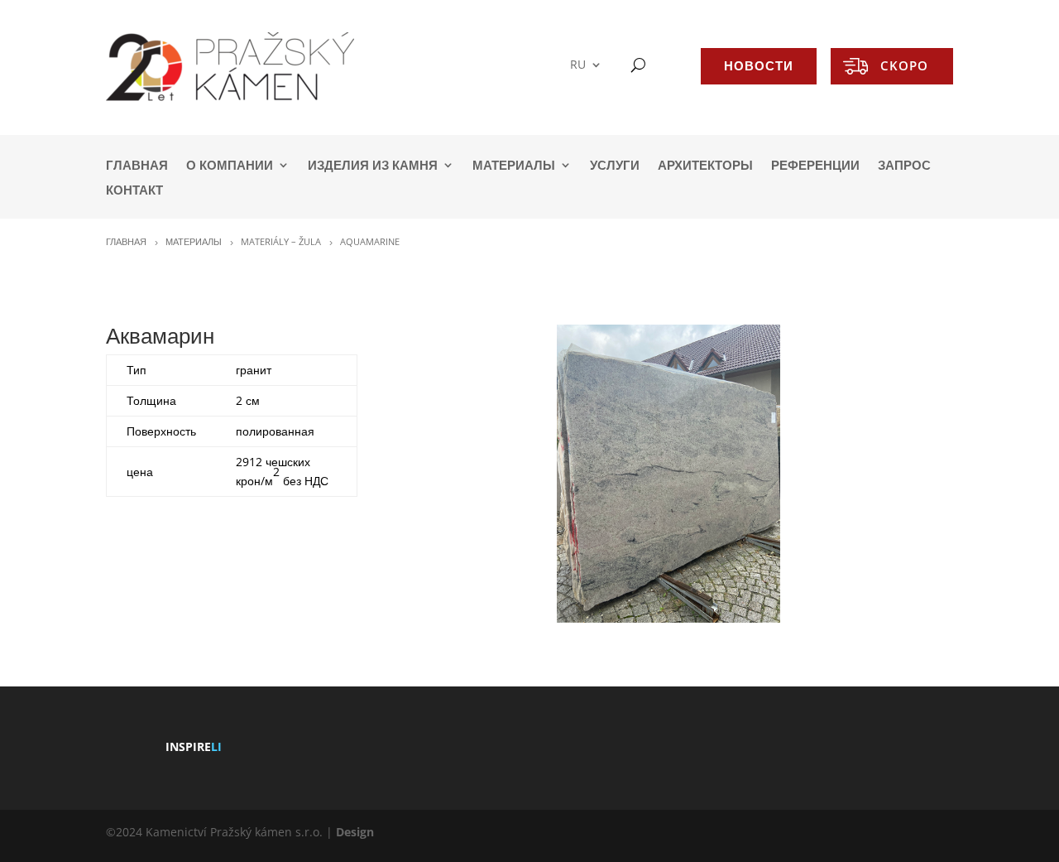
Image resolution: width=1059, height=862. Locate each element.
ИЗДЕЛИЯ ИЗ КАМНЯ (373, 166)
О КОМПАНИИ (229, 166)
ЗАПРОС (904, 166)
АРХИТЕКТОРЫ (705, 166)
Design (355, 832)
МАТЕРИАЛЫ (513, 166)
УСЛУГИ (615, 166)
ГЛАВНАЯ (137, 166)
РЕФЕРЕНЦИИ (815, 166)
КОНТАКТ (134, 191)
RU (578, 65)
